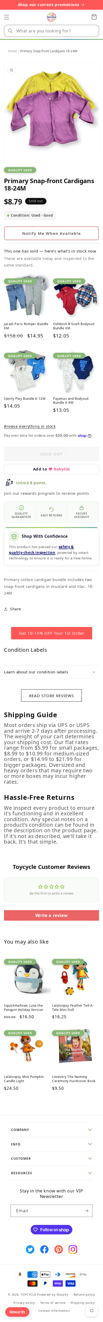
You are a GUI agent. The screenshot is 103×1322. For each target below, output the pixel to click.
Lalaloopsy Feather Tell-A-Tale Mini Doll (73, 1008)
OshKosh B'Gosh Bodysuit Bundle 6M (74, 326)
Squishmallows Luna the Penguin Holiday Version (23, 1008)
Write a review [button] (51, 915)
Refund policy (84, 1294)
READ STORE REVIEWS (51, 695)
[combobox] (51, 31)
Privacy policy (24, 1303)
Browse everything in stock (30, 426)
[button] (6, 17)
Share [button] (15, 608)
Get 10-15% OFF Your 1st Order (51, 633)
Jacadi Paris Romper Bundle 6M (26, 326)
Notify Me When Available (51, 233)
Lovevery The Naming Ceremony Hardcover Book (74, 1079)
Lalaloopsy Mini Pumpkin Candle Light (24, 1079)
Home (12, 51)
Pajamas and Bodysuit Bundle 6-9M (71, 401)
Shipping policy (83, 1303)
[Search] (10, 31)
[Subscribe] (86, 1211)
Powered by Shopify (52, 1294)
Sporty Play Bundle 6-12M (24, 399)
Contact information (54, 1311)
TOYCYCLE (28, 1294)
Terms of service (52, 1303)
